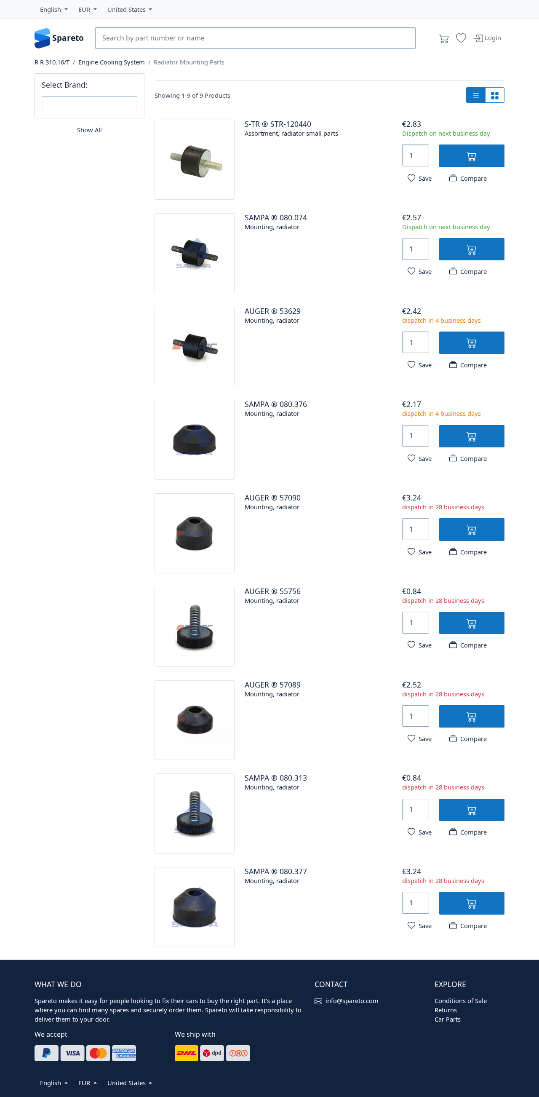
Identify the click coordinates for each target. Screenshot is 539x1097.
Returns (446, 1010)
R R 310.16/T (52, 62)
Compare (473, 178)
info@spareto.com (352, 1000)
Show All (89, 130)
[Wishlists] (461, 38)
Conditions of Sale (461, 1000)
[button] (54, 9)
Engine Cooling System (111, 62)
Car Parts (448, 1019)
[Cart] (444, 38)
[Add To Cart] (471, 155)
